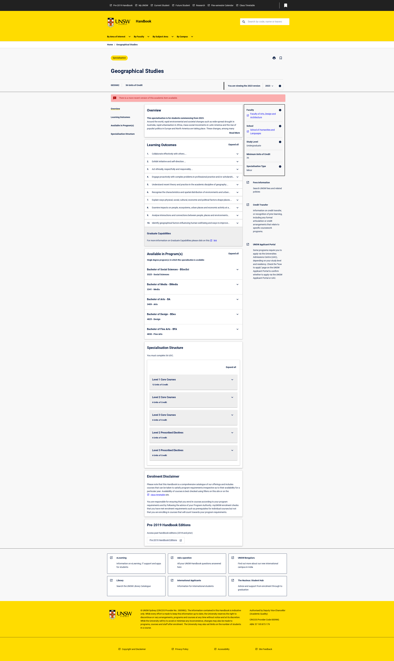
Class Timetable (247, 5)
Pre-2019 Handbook (123, 5)
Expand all (234, 144)
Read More (234, 133)
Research (200, 5)
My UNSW (143, 5)
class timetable (158, 495)
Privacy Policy (181, 649)
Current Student (161, 5)
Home (110, 44)
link (215, 240)
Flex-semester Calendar (222, 5)
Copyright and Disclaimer (134, 649)
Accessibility (223, 649)
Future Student (183, 5)
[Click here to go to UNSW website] (119, 23)
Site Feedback (265, 649)
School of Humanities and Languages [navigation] (262, 132)
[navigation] (166, 540)
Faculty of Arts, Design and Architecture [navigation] (263, 116)
